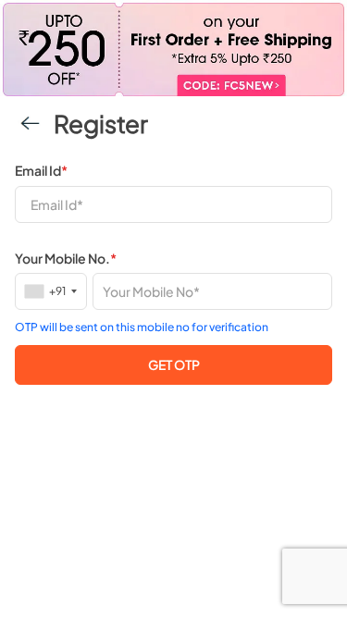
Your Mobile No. (66, 258)
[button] (173, 365)
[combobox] (51, 291)
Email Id (41, 170)
